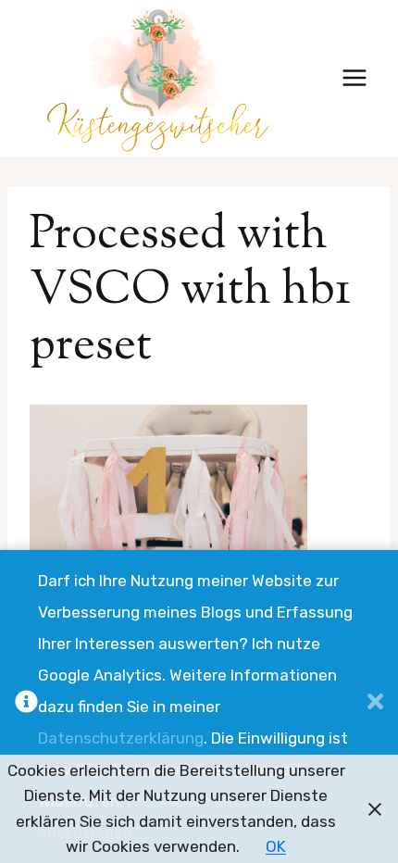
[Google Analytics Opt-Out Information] (26, 706)
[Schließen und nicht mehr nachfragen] (375, 706)
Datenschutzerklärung (121, 738)
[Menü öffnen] (354, 78)
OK (276, 846)
